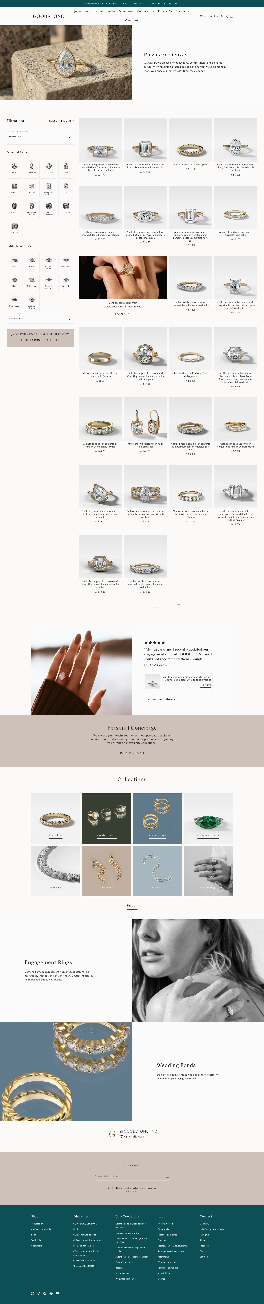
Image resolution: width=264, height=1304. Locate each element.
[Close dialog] (188, 614)
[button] (162, 669)
